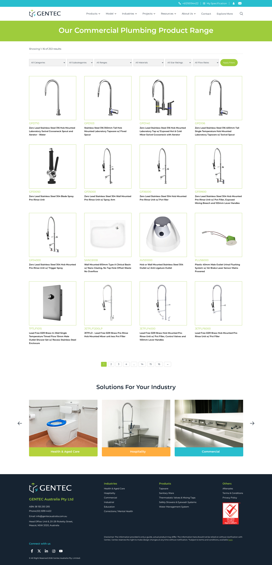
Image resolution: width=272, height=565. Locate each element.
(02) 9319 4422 (43, 511)
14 (142, 364)
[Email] (240, 3)
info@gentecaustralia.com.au (51, 516)
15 (151, 364)
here (230, 540)
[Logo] (46, 14)
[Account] (234, 3)
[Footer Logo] (51, 488)
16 (159, 364)
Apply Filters (229, 62)
